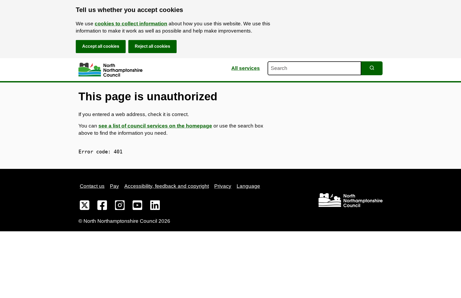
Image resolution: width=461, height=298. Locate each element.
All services (245, 68)
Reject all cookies (152, 46)
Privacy (222, 186)
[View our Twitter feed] (84, 206)
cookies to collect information (131, 23)
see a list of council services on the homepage (155, 126)
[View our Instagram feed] (120, 206)
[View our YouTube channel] (137, 206)
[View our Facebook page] (102, 206)
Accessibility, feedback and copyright (166, 186)
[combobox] (314, 68)
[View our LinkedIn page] (155, 206)
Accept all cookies (100, 46)
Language (248, 186)
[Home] (110, 70)
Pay (114, 186)
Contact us (92, 186)
